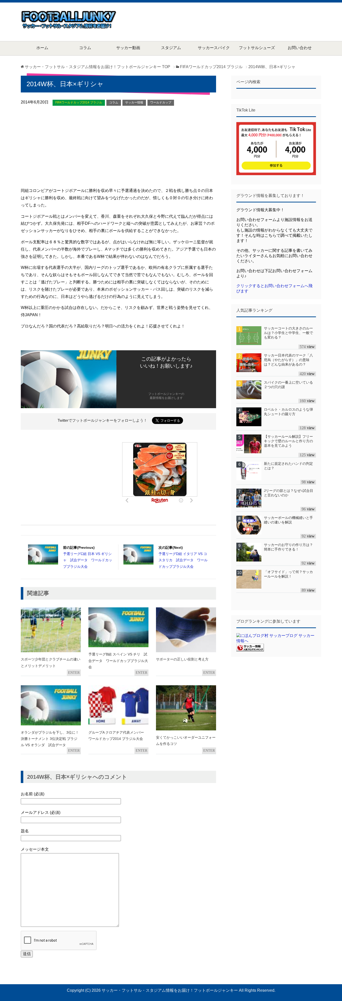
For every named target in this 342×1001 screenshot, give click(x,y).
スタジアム (171, 48)
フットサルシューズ (257, 48)
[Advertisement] (230, 21)
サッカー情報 (134, 102)
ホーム (42, 48)
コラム (85, 48)
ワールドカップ (160, 102)
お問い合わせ (300, 48)
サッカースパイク (214, 48)
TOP (97, 67)
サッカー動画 (128, 48)
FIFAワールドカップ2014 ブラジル (78, 102)
